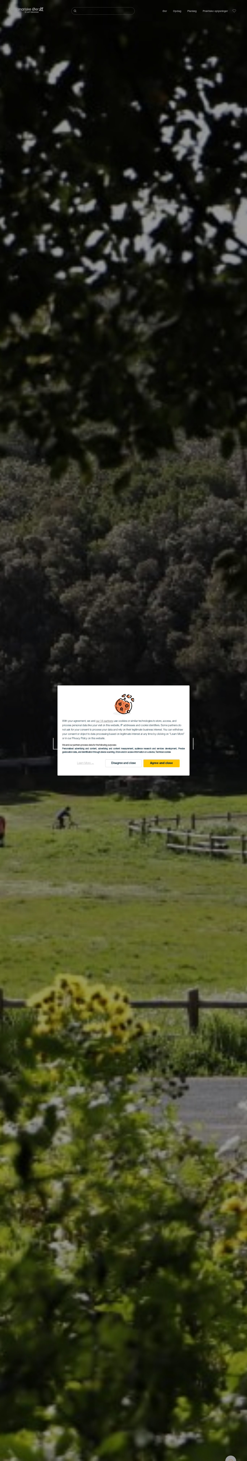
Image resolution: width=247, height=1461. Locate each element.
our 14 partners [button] (104, 721)
